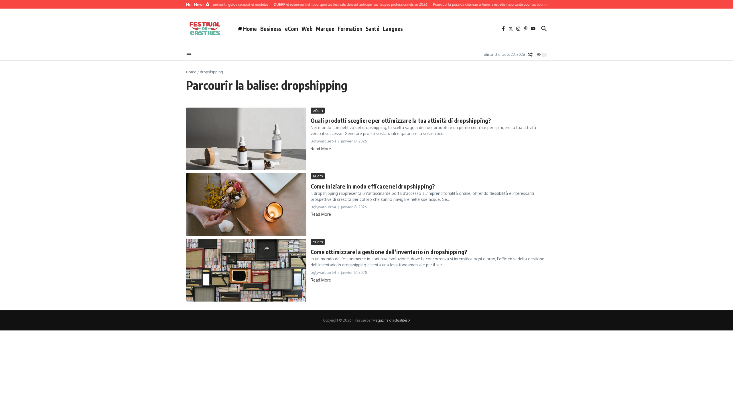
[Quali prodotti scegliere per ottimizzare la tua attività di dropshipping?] (246, 139)
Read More (321, 148)
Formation (350, 28)
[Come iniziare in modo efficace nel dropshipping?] (246, 204)
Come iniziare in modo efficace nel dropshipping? (373, 186)
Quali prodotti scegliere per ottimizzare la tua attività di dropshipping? (401, 120)
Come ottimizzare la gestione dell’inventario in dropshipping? (389, 251)
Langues (393, 28)
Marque (325, 28)
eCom (291, 28)
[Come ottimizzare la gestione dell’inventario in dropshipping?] (246, 270)
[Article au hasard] (530, 54)
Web (307, 28)
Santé (372, 28)
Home (191, 72)
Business (270, 28)
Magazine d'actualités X (391, 320)
